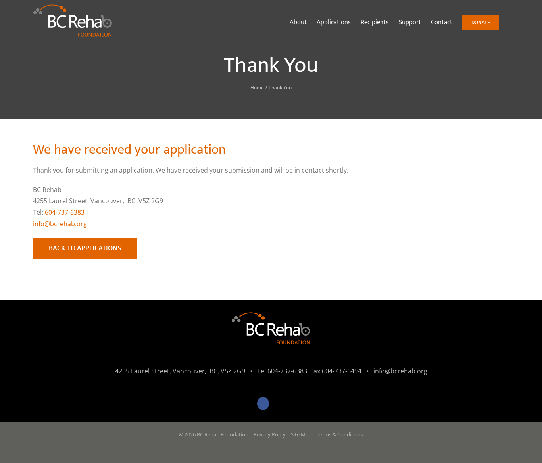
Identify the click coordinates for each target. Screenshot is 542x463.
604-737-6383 (65, 212)
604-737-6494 (341, 371)
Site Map (301, 434)
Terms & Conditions (340, 434)
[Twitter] (279, 403)
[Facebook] (263, 403)
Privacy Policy (270, 434)
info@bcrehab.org (60, 223)
